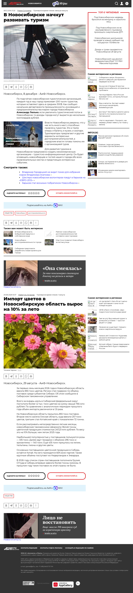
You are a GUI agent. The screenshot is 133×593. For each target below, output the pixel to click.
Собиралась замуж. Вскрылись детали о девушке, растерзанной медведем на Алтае (112, 80)
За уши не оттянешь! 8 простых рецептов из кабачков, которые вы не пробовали (114, 88)
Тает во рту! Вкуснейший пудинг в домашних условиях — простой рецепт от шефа (113, 321)
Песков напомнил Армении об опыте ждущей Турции (113, 137)
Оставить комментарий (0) (66, 193)
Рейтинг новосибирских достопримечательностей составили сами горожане (66, 234)
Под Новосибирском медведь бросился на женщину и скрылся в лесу (108, 19)
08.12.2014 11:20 (9, 11)
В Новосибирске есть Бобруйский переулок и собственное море (25, 234)
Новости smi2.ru (12, 287)
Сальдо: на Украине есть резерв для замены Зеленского (113, 162)
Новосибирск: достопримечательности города (28, 241)
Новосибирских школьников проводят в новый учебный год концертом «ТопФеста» (109, 40)
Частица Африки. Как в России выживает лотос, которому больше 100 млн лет (113, 97)
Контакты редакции (29, 548)
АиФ (19, 370)
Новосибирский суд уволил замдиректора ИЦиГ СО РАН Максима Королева (108, 61)
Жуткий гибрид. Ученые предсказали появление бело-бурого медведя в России (114, 346)
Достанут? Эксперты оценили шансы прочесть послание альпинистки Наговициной (114, 114)
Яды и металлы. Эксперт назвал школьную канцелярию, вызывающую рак (112, 105)
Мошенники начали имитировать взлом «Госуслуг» (111, 171)
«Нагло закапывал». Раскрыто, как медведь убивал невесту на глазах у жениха (113, 122)
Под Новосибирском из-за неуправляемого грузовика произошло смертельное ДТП (108, 30)
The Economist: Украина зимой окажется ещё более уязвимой (110, 154)
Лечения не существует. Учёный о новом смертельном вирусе (112, 328)
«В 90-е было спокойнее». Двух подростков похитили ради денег (112, 311)
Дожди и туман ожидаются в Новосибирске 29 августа (108, 51)
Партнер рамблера (43, 583)
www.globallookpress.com (14, 81)
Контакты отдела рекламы (51, 548)
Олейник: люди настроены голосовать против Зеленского (111, 145)
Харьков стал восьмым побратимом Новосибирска (50, 183)
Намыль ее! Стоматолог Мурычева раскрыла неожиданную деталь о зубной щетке (113, 338)
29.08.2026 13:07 (10, 295)
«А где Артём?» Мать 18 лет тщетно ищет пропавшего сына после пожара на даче (113, 303)
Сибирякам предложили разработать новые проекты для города (28, 251)
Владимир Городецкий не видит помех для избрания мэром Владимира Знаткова (49, 173)
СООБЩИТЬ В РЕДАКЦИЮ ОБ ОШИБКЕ (79, 548)
